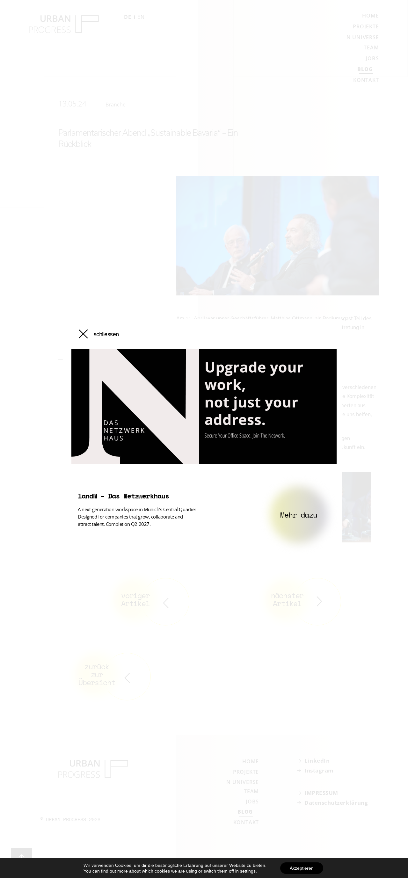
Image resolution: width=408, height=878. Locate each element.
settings (248, 871)
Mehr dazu (298, 514)
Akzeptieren (302, 868)
